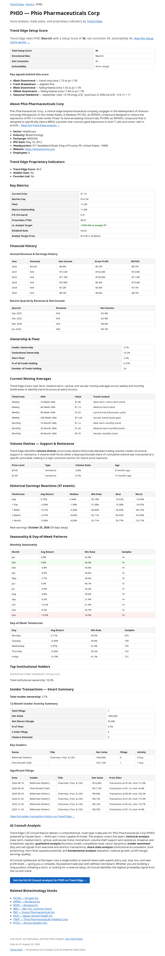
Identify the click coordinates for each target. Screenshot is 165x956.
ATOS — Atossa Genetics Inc (30, 923)
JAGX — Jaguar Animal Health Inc (33, 916)
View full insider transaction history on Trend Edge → (42, 816)
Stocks (30, 4)
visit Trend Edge (73, 938)
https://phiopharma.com (40, 149)
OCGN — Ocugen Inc (26, 898)
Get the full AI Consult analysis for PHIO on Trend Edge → (50, 880)
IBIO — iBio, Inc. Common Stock (32, 908)
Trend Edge (17, 4)
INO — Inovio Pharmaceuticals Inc (34, 912)
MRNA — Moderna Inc (26, 901)
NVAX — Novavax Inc (25, 905)
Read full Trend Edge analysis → (40, 125)
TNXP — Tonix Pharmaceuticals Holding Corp (40, 919)
